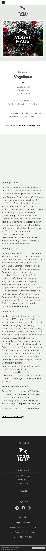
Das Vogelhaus (24, 476)
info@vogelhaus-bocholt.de (24, 532)
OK (38, 548)
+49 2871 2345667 (24, 537)
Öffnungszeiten (24, 483)
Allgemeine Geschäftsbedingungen (23, 125)
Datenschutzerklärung (13, 416)
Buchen (24, 487)
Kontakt (24, 491)
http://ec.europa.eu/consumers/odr (25, 403)
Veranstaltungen (23, 480)
